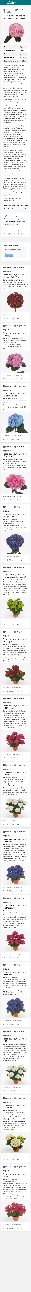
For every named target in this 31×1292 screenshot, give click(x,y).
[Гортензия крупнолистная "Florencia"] (15, 1128)
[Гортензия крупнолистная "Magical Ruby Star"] (15, 293)
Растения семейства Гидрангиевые (14, 219)
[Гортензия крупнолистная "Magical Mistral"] (15, 533)
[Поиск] (28, 2)
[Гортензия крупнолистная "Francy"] (15, 1197)
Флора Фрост (21, 10)
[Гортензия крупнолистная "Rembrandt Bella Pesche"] (15, 596)
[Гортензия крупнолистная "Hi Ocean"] (15, 861)
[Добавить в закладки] (22, 234)
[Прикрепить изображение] (6, 253)
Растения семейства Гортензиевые (14, 221)
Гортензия (9, 10)
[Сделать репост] (19, 234)
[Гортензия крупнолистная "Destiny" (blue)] (15, 412)
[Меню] (3, 2)
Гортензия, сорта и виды (11, 224)
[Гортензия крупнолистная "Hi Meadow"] (15, 728)
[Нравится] (5, 234)
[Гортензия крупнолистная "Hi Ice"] (15, 794)
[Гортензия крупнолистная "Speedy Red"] (15, 661)
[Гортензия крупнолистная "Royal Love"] (15, 473)
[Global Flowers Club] (12, 2)
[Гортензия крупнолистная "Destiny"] (15, 352)
